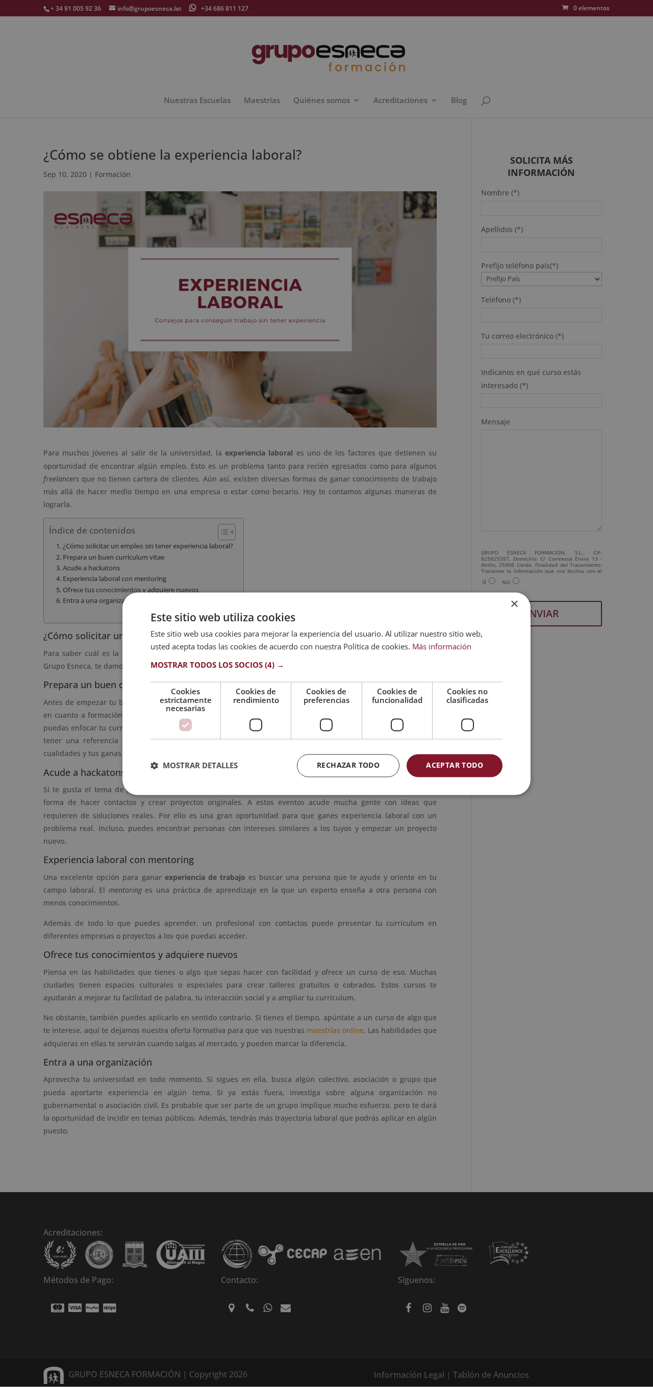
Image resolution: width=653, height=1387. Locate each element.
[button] (326, 665)
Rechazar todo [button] (348, 765)
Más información (441, 646)
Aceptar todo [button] (454, 765)
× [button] (514, 604)
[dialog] (326, 693)
